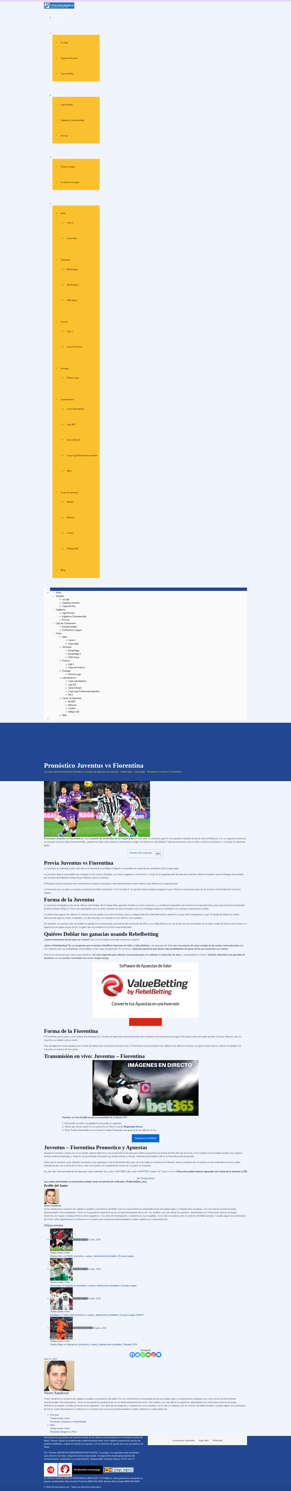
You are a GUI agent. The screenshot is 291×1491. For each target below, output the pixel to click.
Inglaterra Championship (72, 120)
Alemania (65, 260)
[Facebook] (132, 1354)
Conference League (70, 182)
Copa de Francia (74, 347)
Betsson (70, 517)
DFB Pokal (72, 300)
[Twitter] (137, 1354)
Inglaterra (59, 95)
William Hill (72, 548)
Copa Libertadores (75, 409)
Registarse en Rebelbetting (145, 1022)
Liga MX (71, 424)
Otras (57, 204)
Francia (64, 322)
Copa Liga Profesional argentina (82, 455)
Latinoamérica (67, 399)
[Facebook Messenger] (158, 1354)
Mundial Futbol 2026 (83, 1327)
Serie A (70, 222)
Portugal (65, 368)
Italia (63, 213)
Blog (63, 570)
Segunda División (69, 58)
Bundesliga (72, 269)
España (58, 33)
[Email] (148, 1354)
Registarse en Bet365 (145, 1138)
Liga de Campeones (64, 157)
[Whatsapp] (143, 1354)
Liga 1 (70, 331)
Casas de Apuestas (69, 492)
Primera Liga (73, 378)
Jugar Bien (204, 1440)
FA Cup (64, 135)
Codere (70, 533)
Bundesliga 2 (73, 284)
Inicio (57, 17)
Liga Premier (67, 104)
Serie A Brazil (73, 440)
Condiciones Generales (183, 1440)
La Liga (64, 42)
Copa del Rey (67, 73)
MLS (69, 471)
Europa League (68, 166)
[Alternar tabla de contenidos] (156, 853)
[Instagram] (153, 1354)
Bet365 (70, 502)
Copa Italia (72, 238)
